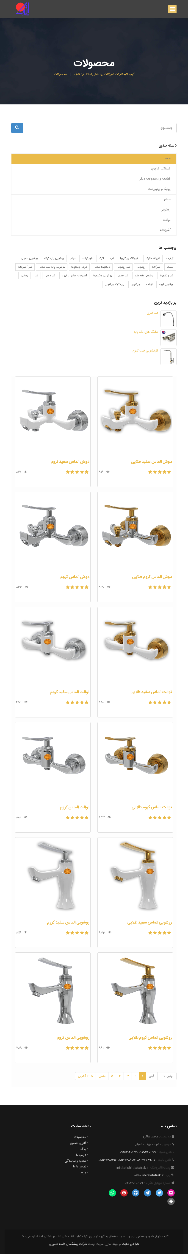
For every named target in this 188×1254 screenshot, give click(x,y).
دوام (72, 258)
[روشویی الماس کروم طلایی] (135, 992)
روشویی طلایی (29, 258)
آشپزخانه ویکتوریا (129, 258)
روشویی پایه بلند (144, 275)
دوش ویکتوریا (79, 267)
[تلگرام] (147, 1193)
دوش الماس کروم (74, 577)
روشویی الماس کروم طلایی (150, 1037)
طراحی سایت (130, 1244)
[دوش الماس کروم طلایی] (135, 531)
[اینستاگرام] (171, 1193)
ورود (83, 1172)
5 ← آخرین (85, 1076)
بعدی (102, 1076)
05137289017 (146, 1160)
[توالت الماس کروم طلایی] (135, 761)
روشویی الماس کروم (73, 1037)
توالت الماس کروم (74, 807)
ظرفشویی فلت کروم (145, 351)
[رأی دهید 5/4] (155, 472)
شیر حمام (123, 275)
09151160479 (147, 1152)
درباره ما (81, 1155)
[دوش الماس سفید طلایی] (135, 416)
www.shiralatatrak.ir (148, 1175)
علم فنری (152, 313)
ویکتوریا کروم (166, 284)
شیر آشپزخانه (25, 267)
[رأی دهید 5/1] (169, 472)
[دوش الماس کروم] (52, 531)
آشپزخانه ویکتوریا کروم (74, 275)
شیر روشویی (123, 267)
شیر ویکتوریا (167, 275)
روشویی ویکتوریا (102, 275)
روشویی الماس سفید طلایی (149, 922)
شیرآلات (156, 267)
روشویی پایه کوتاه (54, 258)
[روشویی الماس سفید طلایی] (135, 876)
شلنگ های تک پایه (146, 332)
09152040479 (129, 1152)
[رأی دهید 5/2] (165, 472)
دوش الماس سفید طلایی (151, 461)
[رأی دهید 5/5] (150, 472)
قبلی (152, 1076)
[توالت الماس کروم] (52, 761)
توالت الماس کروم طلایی (152, 807)
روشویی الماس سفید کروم (68, 922)
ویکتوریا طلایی (102, 267)
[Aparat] (136, 1193)
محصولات (80, 1137)
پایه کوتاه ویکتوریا (114, 284)
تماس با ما (79, 1166)
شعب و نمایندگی (75, 1161)
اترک (101, 258)
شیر (36, 275)
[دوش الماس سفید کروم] (52, 416)
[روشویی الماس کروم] (52, 992)
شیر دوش (50, 275)
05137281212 (107, 1160)
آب (112, 258)
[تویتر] (159, 1193)
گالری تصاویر (78, 1143)
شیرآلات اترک (153, 258)
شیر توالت (87, 258)
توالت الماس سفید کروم (69, 692)
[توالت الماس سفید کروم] (52, 646)
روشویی (140, 267)
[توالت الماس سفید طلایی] (135, 646)
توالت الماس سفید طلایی (151, 692)
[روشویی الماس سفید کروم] (52, 876)
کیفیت (170, 258)
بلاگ (83, 1149)
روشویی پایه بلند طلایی (52, 267)
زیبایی (24, 275)
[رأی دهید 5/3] (160, 472)
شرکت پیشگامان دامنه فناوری (68, 1244)
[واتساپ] (112, 1193)
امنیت (170, 267)
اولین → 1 (167, 1076)
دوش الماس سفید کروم (70, 461)
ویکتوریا (135, 284)
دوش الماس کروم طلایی (152, 577)
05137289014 (126, 1160)
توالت (149, 284)
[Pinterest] (124, 1193)
